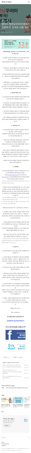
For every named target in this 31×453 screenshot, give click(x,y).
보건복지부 (4, 445)
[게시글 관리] (10, 357)
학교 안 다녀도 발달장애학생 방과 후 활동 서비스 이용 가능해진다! (12, 377)
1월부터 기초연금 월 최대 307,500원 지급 (10, 365)
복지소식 (4, 362)
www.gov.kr (5, 177)
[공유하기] (8, 357)
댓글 (2, 411)
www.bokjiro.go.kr (14, 175)
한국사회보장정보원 (5, 443)
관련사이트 (4, 437)
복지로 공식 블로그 (7, 2)
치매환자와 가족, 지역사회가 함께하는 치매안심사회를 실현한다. (12, 372)
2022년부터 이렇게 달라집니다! (8, 370)
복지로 (3, 442)
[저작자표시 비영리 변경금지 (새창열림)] (20, 357)
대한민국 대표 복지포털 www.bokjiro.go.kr (8, 421)
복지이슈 (9, 362)
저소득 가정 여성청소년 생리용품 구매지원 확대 (11, 367)
